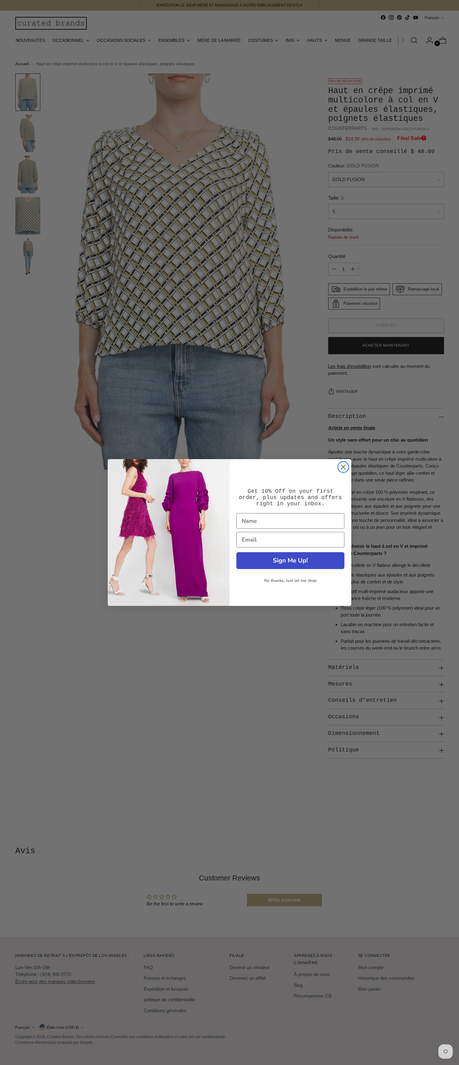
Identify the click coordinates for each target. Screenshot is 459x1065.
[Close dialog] (343, 467)
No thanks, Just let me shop (290, 580)
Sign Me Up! (290, 560)
